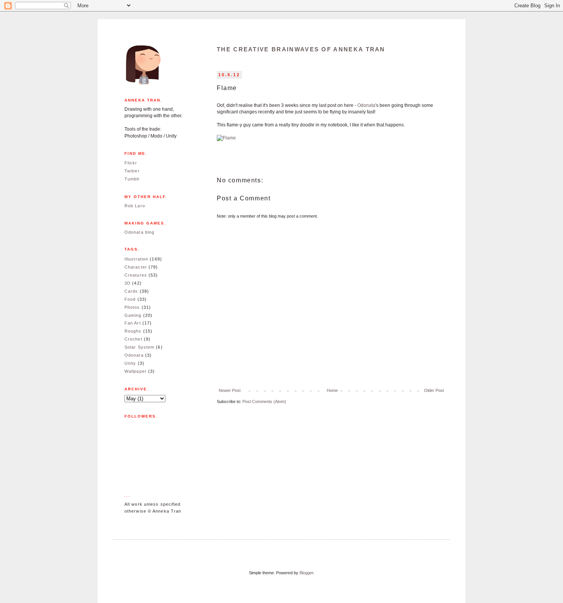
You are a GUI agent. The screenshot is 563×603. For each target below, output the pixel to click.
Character (135, 267)
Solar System (139, 347)
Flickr (130, 163)
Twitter (132, 171)
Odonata (366, 105)
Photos (132, 307)
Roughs (133, 331)
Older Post (434, 390)
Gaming (133, 315)
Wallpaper (135, 371)
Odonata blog (139, 232)
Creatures (135, 275)
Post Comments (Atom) (264, 401)
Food (130, 299)
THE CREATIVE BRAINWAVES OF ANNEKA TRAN (301, 49)
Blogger (306, 572)
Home (332, 390)
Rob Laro (134, 205)
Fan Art (132, 323)
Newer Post (230, 390)
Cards (131, 291)
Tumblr (132, 179)
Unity (130, 363)
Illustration (136, 259)
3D (127, 283)
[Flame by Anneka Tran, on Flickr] (226, 138)
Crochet (133, 339)
